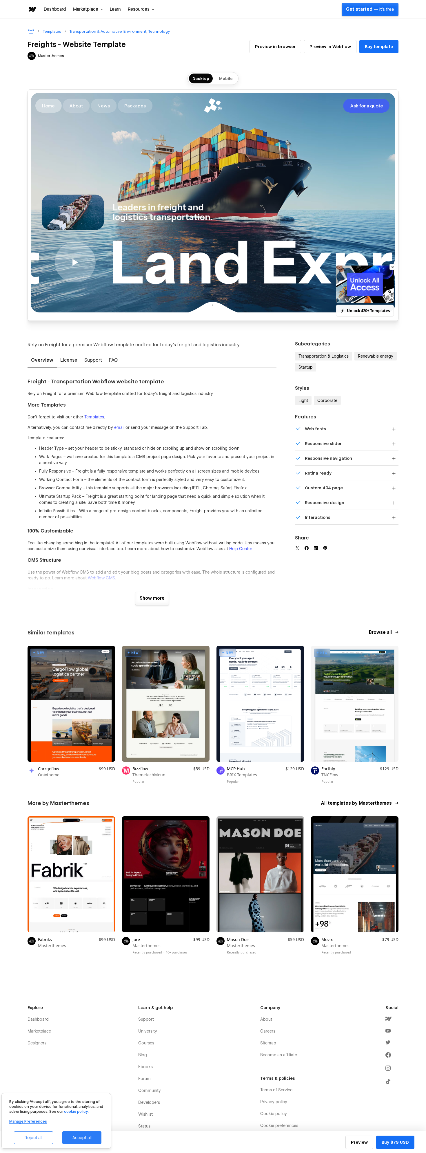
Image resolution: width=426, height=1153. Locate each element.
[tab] (42, 360)
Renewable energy (375, 356)
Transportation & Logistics (323, 356)
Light (303, 400)
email (119, 427)
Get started (370, 9)
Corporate (327, 400)
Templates (94, 417)
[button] (88, 9)
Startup (305, 367)
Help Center (240, 548)
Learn (115, 9)
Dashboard (55, 9)
